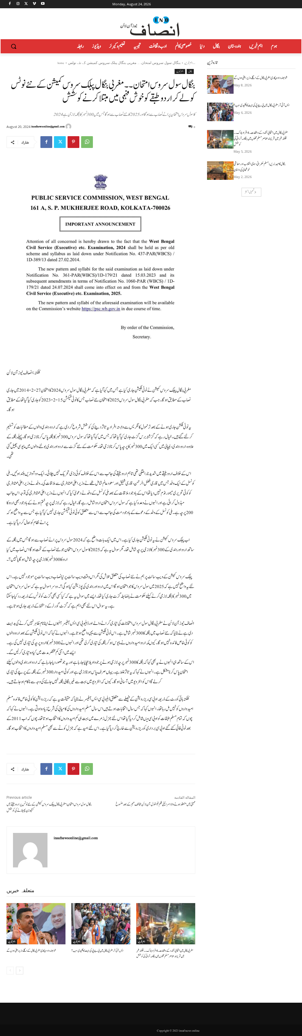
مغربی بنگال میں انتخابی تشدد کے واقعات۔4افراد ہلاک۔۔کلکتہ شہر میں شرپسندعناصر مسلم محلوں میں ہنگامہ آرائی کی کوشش (164, 953)
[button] (13, 46)
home (61, 62)
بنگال (190, 71)
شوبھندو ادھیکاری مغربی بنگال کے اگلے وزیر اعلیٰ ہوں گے (31, 950)
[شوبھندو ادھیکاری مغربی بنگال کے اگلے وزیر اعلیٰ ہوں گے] (35, 923)
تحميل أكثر (249, 192)
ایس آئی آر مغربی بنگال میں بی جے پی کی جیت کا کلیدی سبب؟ (97, 950)
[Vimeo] (34, 4)
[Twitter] (26, 4)
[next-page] (19, 970)
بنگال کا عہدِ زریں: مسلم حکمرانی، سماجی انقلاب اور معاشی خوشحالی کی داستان (259, 167)
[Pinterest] (73, 142)
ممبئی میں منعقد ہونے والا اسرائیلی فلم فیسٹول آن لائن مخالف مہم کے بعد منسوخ (155, 804)
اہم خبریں (188, 62)
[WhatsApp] (87, 142)
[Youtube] (42, 4)
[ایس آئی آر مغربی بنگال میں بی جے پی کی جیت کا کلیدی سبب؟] (100, 923)
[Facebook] (9, 4)
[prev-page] (10, 970)
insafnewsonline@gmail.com (48, 126)
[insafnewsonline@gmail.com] (69, 126)
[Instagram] (18, 4)
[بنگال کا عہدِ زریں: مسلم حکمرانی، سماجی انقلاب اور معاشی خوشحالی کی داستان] (220, 170)
